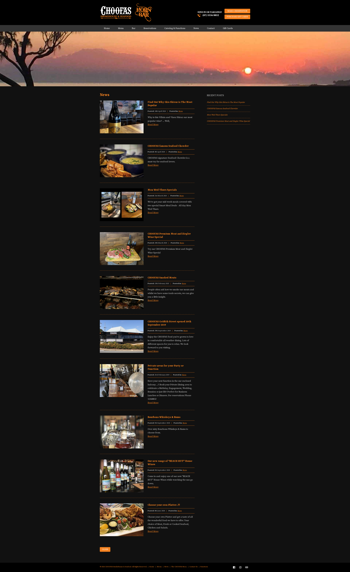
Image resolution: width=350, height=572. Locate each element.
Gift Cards (228, 28)
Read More (153, 124)
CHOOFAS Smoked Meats (162, 277)
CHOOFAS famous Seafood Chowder (168, 146)
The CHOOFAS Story (179, 567)
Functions (204, 567)
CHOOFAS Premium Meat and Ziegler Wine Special (228, 121)
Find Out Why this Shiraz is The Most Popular (226, 102)
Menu (121, 28)
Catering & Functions (174, 28)
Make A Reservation (237, 11)
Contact (211, 28)
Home (107, 28)
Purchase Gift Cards (237, 17)
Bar (133, 28)
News (196, 28)
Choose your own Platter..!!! (164, 505)
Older (105, 549)
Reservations (150, 28)
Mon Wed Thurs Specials (162, 190)
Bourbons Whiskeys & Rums (164, 417)
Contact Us (193, 567)
